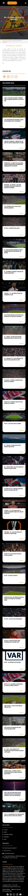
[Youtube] (20, 894)
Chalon (16, 22)
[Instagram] (8, 76)
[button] (25, 3)
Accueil (4, 40)
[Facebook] (4, 76)
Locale (11, 22)
